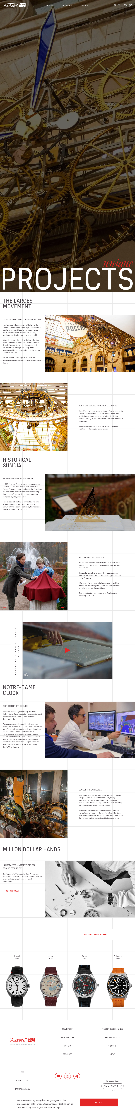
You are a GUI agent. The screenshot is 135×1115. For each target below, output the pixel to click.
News (112, 1054)
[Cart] (131, 5)
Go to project (12, 891)
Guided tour (22, 1080)
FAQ (22, 1072)
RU (115, 5)
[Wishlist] (125, 5)
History (67, 1045)
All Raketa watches (94, 934)
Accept (98, 1102)
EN (119, 5)
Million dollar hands (112, 1029)
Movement (67, 1029)
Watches (50, 5)
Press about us (112, 1037)
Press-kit (112, 1045)
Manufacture (67, 1037)
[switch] (26, 675)
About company (22, 1089)
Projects (67, 1054)
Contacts (84, 5)
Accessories (67, 5)
